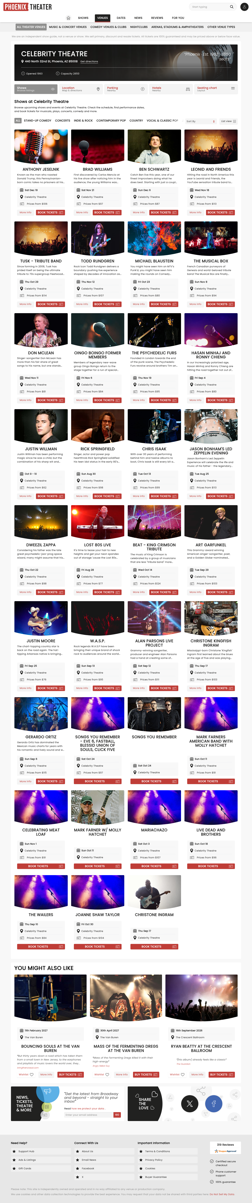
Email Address (78, 596)
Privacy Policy (144, 618)
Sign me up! (171, 612)
